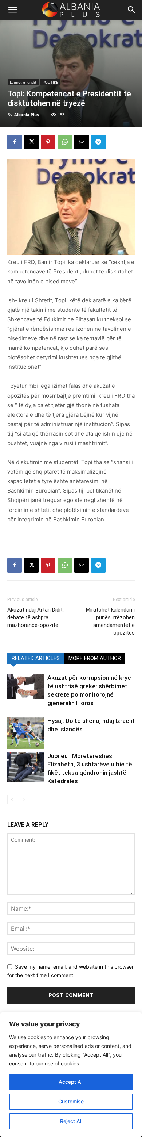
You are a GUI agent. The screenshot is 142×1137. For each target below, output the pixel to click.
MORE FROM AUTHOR (94, 658)
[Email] (81, 142)
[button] (132, 10)
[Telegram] (98, 142)
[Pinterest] (48, 142)
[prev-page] (11, 799)
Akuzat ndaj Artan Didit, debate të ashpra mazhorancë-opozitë (35, 617)
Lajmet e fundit (23, 82)
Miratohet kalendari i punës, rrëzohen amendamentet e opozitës (110, 621)
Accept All (71, 1082)
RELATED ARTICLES (36, 658)
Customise (71, 1101)
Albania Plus (26, 114)
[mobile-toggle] (12, 10)
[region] (71, 1074)
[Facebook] (14, 142)
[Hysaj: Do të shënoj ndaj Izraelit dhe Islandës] (25, 733)
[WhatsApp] (65, 142)
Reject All (71, 1121)
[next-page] (23, 799)
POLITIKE (50, 82)
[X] (31, 142)
